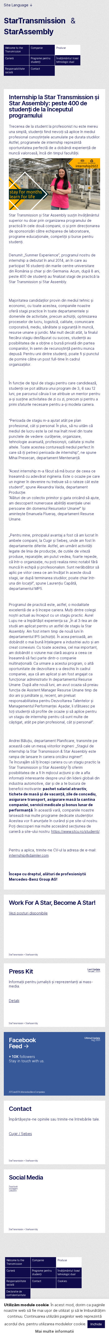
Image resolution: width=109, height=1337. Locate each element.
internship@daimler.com (29, 855)
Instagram (13, 1188)
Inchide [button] (96, 1324)
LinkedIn (13, 1190)
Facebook (13, 1186)
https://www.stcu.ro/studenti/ (75, 831)
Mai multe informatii (54, 1331)
